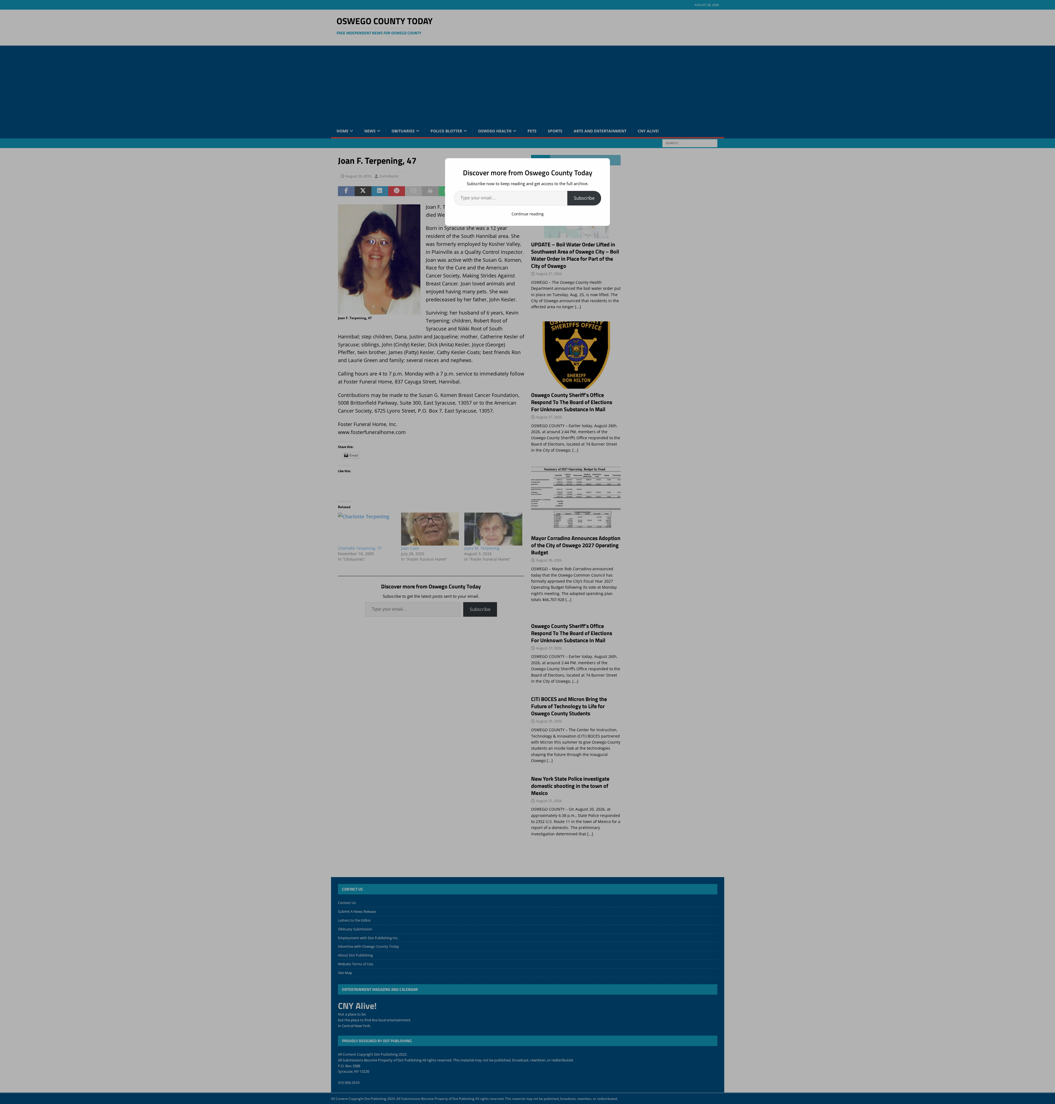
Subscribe (584, 198)
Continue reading (528, 213)
